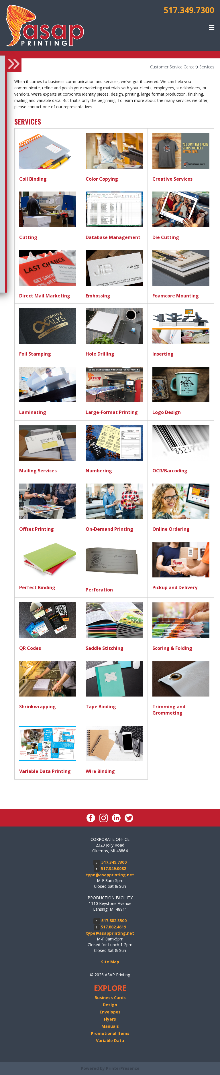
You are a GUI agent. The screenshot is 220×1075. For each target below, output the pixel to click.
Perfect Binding (37, 587)
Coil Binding (33, 179)
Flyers (110, 1019)
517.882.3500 (114, 920)
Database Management (113, 237)
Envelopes (110, 1012)
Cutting (28, 237)
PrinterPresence (123, 1068)
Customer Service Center (173, 67)
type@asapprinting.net (110, 874)
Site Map (110, 961)
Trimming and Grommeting (168, 709)
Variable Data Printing (45, 771)
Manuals (110, 1026)
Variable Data (110, 1040)
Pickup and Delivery (174, 587)
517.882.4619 (113, 927)
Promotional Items (110, 1033)
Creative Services (172, 179)
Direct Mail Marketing (44, 296)
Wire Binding (100, 771)
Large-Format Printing (112, 412)
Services (206, 67)
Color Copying (102, 179)
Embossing (98, 296)
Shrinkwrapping (37, 706)
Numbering (99, 471)
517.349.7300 (189, 10)
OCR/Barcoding (169, 471)
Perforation (99, 590)
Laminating (32, 412)
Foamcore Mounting (175, 296)
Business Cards (110, 997)
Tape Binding (101, 706)
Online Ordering (171, 529)
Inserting (163, 354)
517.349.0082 (113, 868)
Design (110, 1004)
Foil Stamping (35, 354)
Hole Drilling (100, 354)
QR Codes (30, 648)
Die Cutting (165, 237)
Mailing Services (38, 471)
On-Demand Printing (109, 529)
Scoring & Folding (172, 648)
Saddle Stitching (104, 648)
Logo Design (166, 412)
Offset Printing (36, 529)
